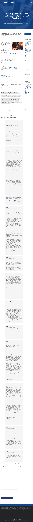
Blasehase (10, 93)
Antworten (20, 203)
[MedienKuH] (7, 2)
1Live (3, 92)
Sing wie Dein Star (13, 53)
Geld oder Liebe (4, 96)
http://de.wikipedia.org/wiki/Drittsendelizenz (12, 200)
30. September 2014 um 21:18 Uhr (10, 452)
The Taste (16, 102)
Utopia (21, 102)
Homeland (15, 67)
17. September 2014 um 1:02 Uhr (10, 122)
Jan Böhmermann (10, 96)
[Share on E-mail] (17, 110)
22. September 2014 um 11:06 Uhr (10, 302)
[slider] (27, 24)
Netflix (5, 44)
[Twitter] (13, 110)
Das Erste (9, 95)
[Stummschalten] (25, 23)
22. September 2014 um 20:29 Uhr (10, 327)
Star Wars (5, 63)
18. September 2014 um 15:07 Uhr (10, 258)
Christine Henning (4, 95)
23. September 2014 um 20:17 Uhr (10, 428)
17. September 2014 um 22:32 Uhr (10, 208)
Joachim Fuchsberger (17, 96)
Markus (26, 108)
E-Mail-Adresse (3, 484)
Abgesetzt (7, 92)
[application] (15, 24)
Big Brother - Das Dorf (5, 93)
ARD (16, 92)
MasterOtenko (27, 90)
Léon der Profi (18, 68)
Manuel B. (17, 463)
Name (2, 480)
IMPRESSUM (19, 519)
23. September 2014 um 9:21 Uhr (10, 342)
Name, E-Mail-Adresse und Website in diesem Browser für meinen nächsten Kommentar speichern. (11, 495)
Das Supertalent (14, 95)
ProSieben (10, 99)
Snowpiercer (10, 67)
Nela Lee (3, 99)
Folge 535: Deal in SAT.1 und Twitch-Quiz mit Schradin (28, 42)
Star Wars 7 (12, 102)
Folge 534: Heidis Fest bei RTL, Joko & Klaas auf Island (28, 49)
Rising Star (14, 99)
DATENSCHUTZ (14, 519)
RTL (18, 99)
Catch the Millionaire (16, 93)
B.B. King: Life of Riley (9, 70)
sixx (8, 102)
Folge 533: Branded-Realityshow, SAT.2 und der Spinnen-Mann (27, 57)
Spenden (10, 60)
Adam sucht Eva (12, 92)
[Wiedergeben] (2, 24)
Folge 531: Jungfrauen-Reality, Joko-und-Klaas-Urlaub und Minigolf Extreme (28, 71)
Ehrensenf (19, 95)
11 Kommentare (21, 20)
